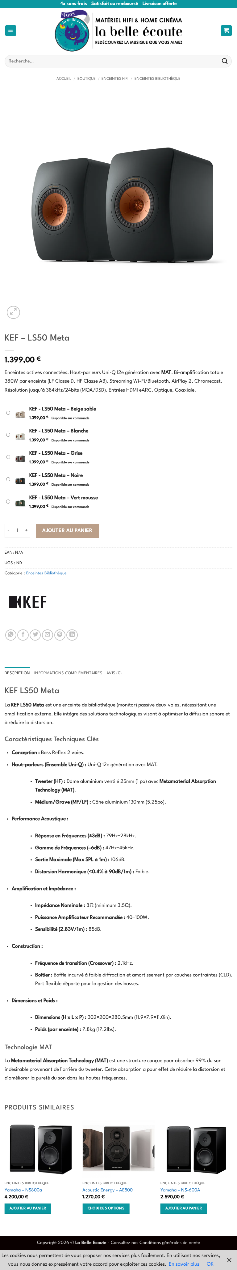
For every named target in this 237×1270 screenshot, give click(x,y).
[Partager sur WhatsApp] (10, 635)
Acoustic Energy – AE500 (107, 1190)
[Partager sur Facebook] (22, 635)
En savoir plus (184, 1264)
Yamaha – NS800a (23, 1190)
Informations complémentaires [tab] (68, 673)
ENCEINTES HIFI (115, 79)
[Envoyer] (225, 61)
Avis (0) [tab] (114, 673)
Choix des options (106, 1208)
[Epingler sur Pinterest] (59, 635)
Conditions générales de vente (169, 1243)
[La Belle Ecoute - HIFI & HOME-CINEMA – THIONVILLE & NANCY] (118, 31)
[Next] (232, 1173)
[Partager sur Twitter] (35, 635)
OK (210, 1264)
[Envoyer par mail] (47, 635)
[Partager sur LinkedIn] (71, 635)
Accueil (63, 79)
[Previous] (5, 1173)
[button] (10, 30)
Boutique (86, 79)
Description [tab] (17, 673)
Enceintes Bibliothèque (158, 79)
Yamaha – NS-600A (180, 1190)
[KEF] (28, 602)
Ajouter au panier (67, 530)
